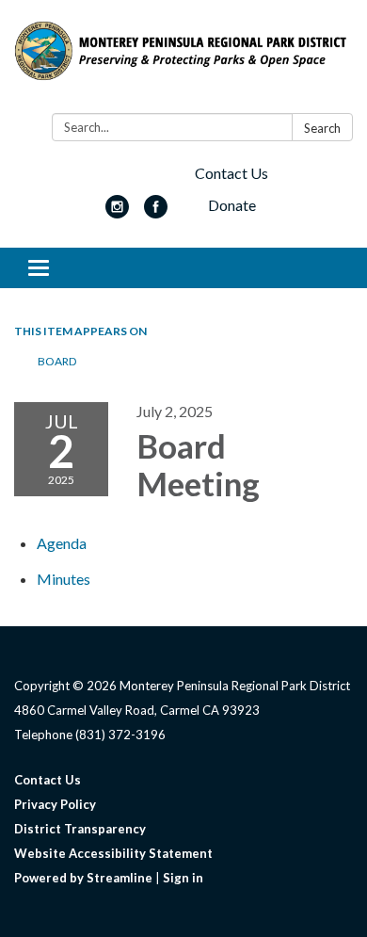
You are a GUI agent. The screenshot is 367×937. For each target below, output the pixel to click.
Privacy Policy (55, 804)
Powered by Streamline (83, 877)
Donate (232, 205)
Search (322, 128)
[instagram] (117, 212)
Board (57, 361)
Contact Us (231, 173)
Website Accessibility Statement (113, 853)
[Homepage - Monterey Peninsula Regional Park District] (183, 60)
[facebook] (156, 212)
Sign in (183, 877)
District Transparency (80, 828)
